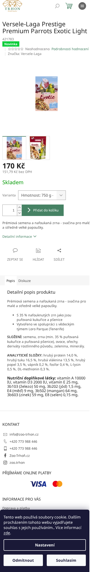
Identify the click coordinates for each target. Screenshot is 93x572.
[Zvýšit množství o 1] (19, 207)
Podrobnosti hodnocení (70, 49)
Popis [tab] (10, 280)
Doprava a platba (16, 508)
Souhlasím (66, 560)
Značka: (24, 53)
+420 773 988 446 (23, 441)
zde (7, 532)
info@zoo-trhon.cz (24, 434)
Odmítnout (23, 560)
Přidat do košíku (46, 210)
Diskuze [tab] (24, 280)
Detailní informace (17, 236)
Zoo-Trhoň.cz (20, 455)
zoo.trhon (17, 462)
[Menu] (82, 6)
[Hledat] (57, 6)
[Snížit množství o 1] (19, 213)
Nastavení (45, 545)
